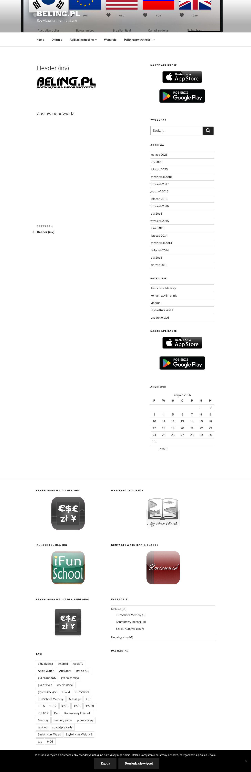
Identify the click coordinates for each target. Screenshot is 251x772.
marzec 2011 (158, 265)
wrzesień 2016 (159, 206)
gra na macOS (47, 677)
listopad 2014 (158, 235)
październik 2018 (161, 176)
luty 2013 (156, 257)
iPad (56, 713)
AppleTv (78, 663)
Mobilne (155, 302)
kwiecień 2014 (159, 250)
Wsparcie (110, 39)
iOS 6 (41, 706)
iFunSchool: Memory (163, 288)
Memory (43, 720)
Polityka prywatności (137, 39)
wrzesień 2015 (159, 220)
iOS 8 (65, 706)
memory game (63, 720)
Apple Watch (46, 670)
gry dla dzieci (65, 685)
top (40, 741)
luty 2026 (156, 162)
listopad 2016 (158, 198)
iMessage (74, 699)
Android (63, 663)
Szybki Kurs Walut (161, 310)
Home (40, 39)
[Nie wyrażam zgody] (246, 761)
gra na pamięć (70, 677)
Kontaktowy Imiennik (163, 295)
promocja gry (85, 720)
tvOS (50, 741)
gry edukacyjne (47, 692)
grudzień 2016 (159, 191)
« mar (163, 448)
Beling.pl (59, 13)
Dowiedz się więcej (139, 763)
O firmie (57, 39)
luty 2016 (156, 213)
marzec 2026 (158, 154)
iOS (88, 699)
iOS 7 (53, 706)
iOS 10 (89, 706)
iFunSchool (82, 692)
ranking (42, 727)
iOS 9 (77, 706)
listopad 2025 (159, 169)
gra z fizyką (45, 685)
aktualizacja (45, 663)
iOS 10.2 (43, 713)
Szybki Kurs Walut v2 (79, 734)
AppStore (65, 670)
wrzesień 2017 (159, 184)
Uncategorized (159, 317)
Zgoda (105, 763)
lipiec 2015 (157, 228)
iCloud (66, 692)
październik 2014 (161, 242)
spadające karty (62, 727)
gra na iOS (82, 670)
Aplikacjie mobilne (82, 39)
